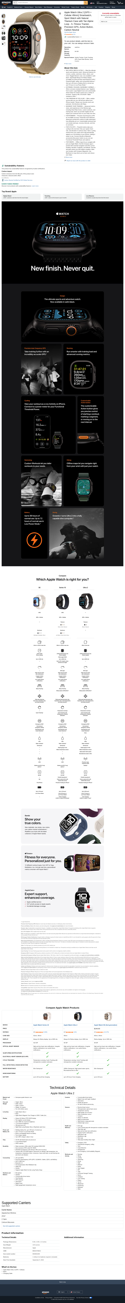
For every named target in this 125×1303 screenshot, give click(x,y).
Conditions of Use (39, 1297)
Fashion (101, 7)
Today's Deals (75, 7)
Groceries (57, 7)
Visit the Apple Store (70, 32)
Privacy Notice (49, 1297)
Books (83, 7)
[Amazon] (6, 2)
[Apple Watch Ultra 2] (78, 1011)
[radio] (3, 16)
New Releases (48, 7)
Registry (107, 7)
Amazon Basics (29, 7)
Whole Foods (65, 7)
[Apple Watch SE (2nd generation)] (108, 1011)
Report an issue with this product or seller (79, 160)
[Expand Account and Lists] (107, 3)
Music (113, 7)
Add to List (104, 21)
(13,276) (106, 1032)
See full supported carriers (11, 1226)
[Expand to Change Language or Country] (94, 3)
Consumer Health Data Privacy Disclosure (64, 1297)
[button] (3, 7)
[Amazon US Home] (45, 1293)
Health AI (9, 7)
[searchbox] (50, 2)
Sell (96, 7)
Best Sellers (38, 7)
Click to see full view (35, 77)
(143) (75, 1032)
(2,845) (45, 1032)
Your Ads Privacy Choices (82, 1297)
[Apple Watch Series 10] (47, 1011)
